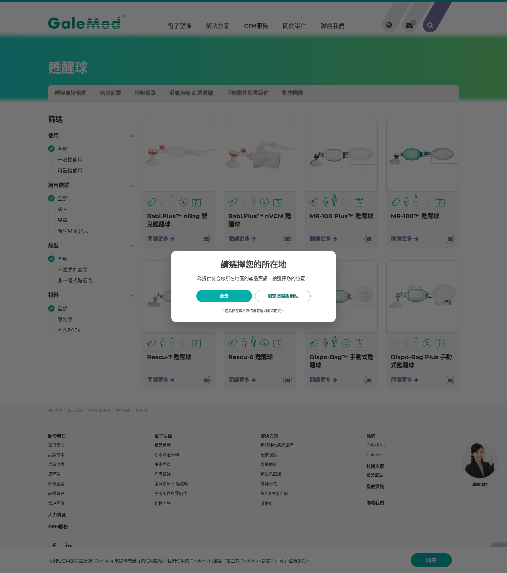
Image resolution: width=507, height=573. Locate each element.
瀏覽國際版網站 (283, 296)
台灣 (224, 296)
